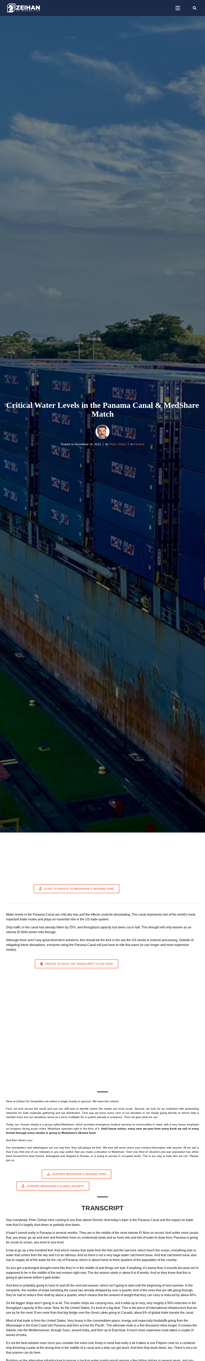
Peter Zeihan (118, 444)
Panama (139, 444)
